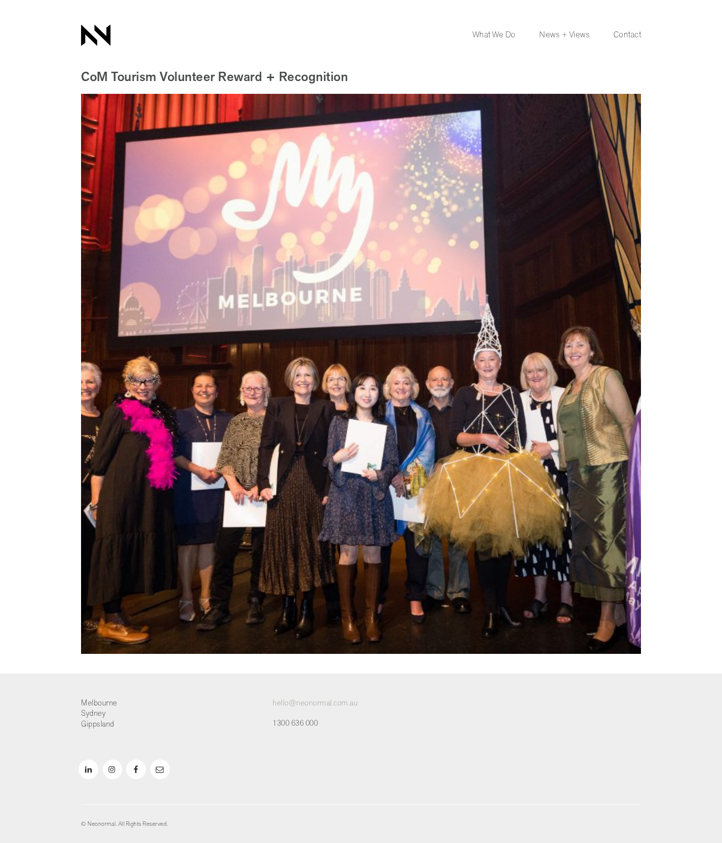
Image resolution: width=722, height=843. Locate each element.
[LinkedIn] (88, 769)
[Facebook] (136, 769)
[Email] (160, 769)
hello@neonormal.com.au (315, 703)
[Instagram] (112, 769)
